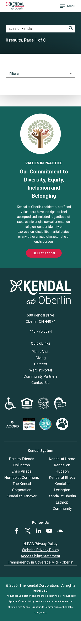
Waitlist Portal (40, 370)
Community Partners (40, 376)
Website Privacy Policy (40, 550)
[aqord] (12, 426)
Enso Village (22, 471)
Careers (40, 364)
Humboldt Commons (21, 477)
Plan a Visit (40, 351)
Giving (41, 358)
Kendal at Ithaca (62, 477)
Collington (21, 465)
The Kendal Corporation (38, 585)
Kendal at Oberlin (62, 496)
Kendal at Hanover (22, 496)
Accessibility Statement (40, 556)
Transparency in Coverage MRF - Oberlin (40, 562)
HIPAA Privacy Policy (40, 543)
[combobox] (36, 28)
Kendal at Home (62, 459)
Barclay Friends (21, 459)
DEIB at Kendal (44, 253)
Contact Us (40, 382)
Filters (14, 74)
